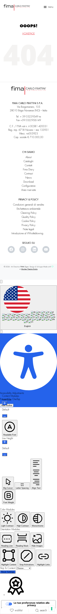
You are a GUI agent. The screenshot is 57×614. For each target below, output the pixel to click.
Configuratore (28, 186)
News (28, 177)
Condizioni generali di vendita (28, 204)
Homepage (28, 33)
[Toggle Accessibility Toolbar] (1, 281)
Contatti (28, 165)
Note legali (28, 229)
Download (28, 181)
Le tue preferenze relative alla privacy (31, 604)
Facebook (11, 249)
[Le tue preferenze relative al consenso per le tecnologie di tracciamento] (52, 609)
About (28, 157)
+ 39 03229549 (29, 116)
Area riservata (28, 190)
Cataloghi (28, 161)
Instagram (22, 249)
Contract (28, 173)
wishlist (18, 610)
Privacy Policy (28, 225)
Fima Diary (28, 169)
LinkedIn (34, 249)
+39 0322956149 (31, 120)
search (43, 610)
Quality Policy (29, 217)
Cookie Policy (28, 221)
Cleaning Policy (28, 213)
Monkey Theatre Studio (29, 269)
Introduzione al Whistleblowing (28, 233)
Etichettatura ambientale (28, 208)
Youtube (45, 249)
